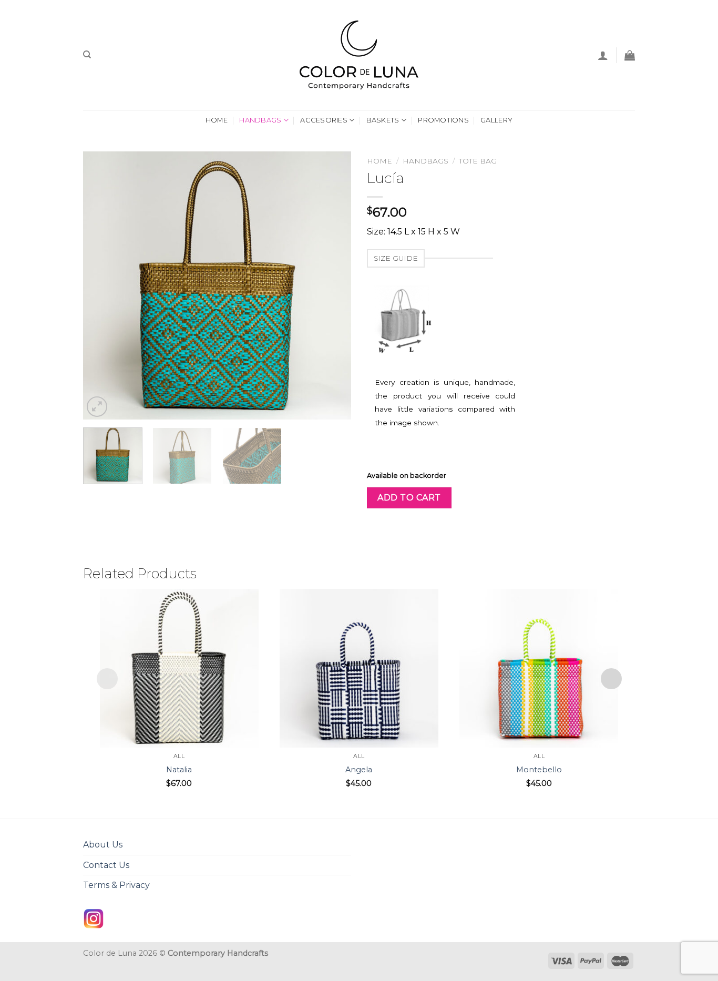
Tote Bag (478, 161)
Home (379, 161)
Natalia (179, 769)
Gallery (496, 120)
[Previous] (101, 285)
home (217, 120)
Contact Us (106, 865)
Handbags (260, 120)
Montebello (539, 769)
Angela (358, 769)
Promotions (443, 120)
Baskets (382, 120)
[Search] (87, 55)
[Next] (332, 285)
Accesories (323, 120)
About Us (102, 845)
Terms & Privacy (116, 885)
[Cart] (629, 55)
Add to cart (408, 498)
